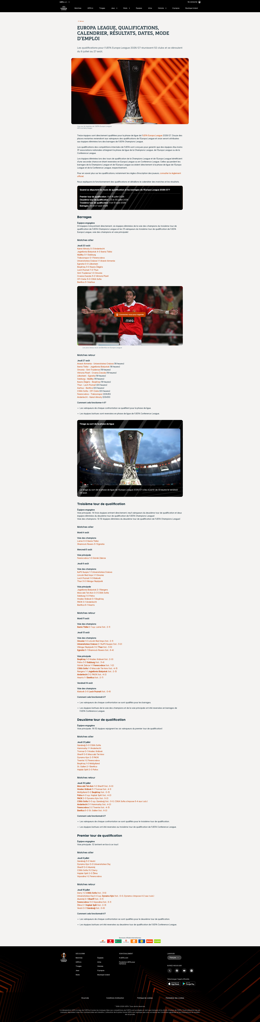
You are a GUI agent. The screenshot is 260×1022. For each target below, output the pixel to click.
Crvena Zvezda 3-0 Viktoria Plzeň (93, 276)
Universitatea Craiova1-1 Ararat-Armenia (96, 261)
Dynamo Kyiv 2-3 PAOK (88, 757)
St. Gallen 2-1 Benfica (87, 766)
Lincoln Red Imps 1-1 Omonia (90, 575)
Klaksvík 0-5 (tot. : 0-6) (94, 691)
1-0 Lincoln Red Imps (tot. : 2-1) (95, 641)
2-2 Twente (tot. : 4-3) (93, 807)
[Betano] (149, 941)
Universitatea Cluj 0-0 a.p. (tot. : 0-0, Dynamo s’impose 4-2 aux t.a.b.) (115, 896)
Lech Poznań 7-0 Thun (87, 270)
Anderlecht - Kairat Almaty (89, 397)
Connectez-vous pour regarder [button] (131, 314)
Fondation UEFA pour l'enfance (127, 963)
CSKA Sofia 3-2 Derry (87, 870)
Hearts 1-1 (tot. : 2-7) (90, 677)
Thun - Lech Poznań (86, 385)
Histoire (100, 966)
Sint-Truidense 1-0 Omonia (89, 273)
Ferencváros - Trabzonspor (90, 394)
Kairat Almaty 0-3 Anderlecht (91, 248)
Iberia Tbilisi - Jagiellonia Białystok (93, 366)
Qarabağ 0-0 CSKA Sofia (89, 745)
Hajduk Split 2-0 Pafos (87, 769)
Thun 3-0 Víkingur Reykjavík (90, 581)
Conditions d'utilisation (115, 998)
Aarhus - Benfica (85, 388)
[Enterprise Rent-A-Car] (118, 941)
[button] (114, 8)
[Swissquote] (126, 941)
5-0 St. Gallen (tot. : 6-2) (92, 810)
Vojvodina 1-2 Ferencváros (89, 876)
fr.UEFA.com (123, 958)
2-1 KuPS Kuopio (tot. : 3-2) (99, 644)
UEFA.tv (78, 962)
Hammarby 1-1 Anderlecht (89, 748)
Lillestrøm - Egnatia (86, 376)
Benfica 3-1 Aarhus (86, 282)
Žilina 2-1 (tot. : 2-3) (91, 905)
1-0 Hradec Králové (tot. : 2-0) (95, 659)
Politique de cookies (145, 998)
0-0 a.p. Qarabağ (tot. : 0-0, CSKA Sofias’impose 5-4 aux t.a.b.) (112, 801)
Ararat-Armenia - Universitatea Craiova (95, 363)
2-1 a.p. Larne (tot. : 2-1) (93, 627)
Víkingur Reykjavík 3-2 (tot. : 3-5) (94, 647)
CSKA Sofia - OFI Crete (88, 391)
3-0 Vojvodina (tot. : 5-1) (94, 902)
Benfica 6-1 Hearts (86, 605)
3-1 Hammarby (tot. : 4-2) (94, 804)
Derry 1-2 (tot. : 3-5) (91, 893)
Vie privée (85, 998)
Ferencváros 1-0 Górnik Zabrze (91, 558)
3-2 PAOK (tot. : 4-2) (91, 674)
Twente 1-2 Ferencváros (88, 760)
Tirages (79, 966)
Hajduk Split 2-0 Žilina (87, 873)
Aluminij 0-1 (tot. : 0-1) (90, 899)
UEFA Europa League (63, 8)
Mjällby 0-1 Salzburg (86, 255)
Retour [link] (82, 21)
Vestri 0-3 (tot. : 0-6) (91, 908)
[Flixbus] (157, 941)
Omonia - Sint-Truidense (88, 370)
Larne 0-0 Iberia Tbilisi (88, 541)
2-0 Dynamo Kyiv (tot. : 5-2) (92, 798)
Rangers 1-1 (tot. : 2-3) (97, 671)
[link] (78, 8)
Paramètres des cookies (175, 998)
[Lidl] (141, 941)
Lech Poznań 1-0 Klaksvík (89, 578)
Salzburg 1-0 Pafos (86, 596)
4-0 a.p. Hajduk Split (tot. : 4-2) (94, 795)
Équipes (100, 958)
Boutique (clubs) (103, 975)
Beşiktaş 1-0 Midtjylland (88, 763)
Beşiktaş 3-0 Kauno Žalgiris (90, 267)
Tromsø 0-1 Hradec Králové (89, 751)
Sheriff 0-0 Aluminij (86, 867)
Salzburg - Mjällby (85, 379)
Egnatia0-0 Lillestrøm (87, 264)
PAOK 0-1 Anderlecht (87, 602)
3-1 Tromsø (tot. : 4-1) (94, 789)
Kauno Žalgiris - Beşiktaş (88, 382)
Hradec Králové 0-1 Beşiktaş (90, 599)
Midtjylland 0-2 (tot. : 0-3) (93, 792)
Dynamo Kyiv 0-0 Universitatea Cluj (93, 864)
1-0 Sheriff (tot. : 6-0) (95, 786)
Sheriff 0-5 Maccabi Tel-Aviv (90, 754)
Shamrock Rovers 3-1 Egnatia (90, 544)
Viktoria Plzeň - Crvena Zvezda (91, 373)
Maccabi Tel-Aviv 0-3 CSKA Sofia (93, 593)
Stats (78, 975)
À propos (100, 970)
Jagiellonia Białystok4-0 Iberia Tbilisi (94, 251)
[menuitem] (78, 8)
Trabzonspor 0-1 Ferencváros (91, 258)
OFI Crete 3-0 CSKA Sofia (89, 279)
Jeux (77, 970)
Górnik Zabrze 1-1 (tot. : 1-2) (95, 665)
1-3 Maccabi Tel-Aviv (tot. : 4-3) (97, 668)
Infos (99, 962)
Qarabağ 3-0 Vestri (86, 861)
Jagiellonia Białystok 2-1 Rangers (92, 590)
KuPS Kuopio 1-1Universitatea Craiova (94, 572)
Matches (79, 958)
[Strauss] (110, 941)
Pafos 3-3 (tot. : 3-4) (90, 662)
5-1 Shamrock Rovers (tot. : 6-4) (95, 650)
